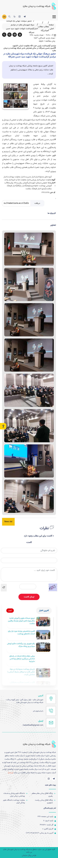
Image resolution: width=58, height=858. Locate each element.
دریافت (37, 203)
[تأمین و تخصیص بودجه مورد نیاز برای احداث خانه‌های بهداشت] (43, 634)
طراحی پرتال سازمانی (29, 855)
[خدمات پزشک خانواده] (14, 17)
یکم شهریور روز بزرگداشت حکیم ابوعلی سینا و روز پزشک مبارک (21, 645)
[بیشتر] (10, 772)
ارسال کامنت (29, 597)
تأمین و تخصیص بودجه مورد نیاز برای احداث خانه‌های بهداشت (21, 632)
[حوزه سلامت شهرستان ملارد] (24, 17)
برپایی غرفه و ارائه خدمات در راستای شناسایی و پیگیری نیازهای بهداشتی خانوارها (22, 659)
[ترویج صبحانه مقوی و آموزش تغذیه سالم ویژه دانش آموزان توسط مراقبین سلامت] (43, 621)
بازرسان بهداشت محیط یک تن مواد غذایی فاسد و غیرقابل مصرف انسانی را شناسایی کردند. (21, 672)
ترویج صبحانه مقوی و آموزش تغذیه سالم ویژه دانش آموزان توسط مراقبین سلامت (21, 621)
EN (4, 16)
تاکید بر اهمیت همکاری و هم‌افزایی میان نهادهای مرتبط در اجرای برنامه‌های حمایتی (21, 685)
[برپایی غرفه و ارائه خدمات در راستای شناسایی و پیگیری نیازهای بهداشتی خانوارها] (43, 659)
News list (8, 521)
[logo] (39, 6)
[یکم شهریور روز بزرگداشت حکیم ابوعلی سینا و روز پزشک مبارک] (43, 647)
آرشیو (10, 610)
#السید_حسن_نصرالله (47, 139)
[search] (9, 17)
